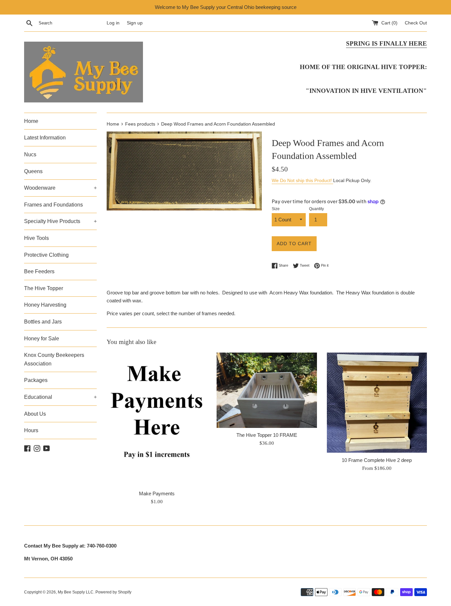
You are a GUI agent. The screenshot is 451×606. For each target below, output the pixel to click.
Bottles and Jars (43, 321)
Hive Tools (36, 238)
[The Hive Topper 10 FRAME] (267, 390)
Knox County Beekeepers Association (54, 359)
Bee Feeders (39, 271)
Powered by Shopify (113, 592)
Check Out (416, 22)
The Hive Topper (43, 288)
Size (276, 209)
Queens (33, 171)
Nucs (30, 154)
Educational (60, 397)
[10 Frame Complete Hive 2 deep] (377, 403)
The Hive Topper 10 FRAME (266, 435)
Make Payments (157, 493)
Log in (113, 22)
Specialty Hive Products (60, 221)
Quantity (316, 209)
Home (31, 121)
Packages (36, 380)
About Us (35, 414)
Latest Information (45, 137)
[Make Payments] (157, 419)
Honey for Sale (41, 338)
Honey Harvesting (45, 305)
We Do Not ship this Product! (302, 180)
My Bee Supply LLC (75, 592)
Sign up (135, 22)
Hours (31, 430)
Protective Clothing (46, 255)
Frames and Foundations (53, 205)
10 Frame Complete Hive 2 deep (377, 460)
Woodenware (60, 188)
